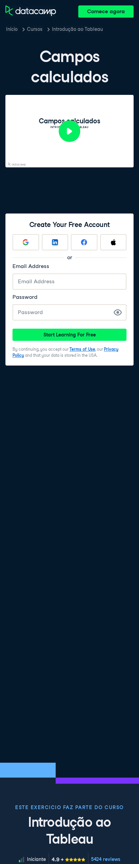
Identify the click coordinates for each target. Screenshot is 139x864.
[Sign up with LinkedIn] (55, 242)
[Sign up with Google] (25, 242)
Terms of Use (82, 349)
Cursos (35, 29)
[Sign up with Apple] (113, 242)
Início (12, 29)
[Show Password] (118, 312)
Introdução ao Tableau (77, 29)
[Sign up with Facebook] (84, 242)
